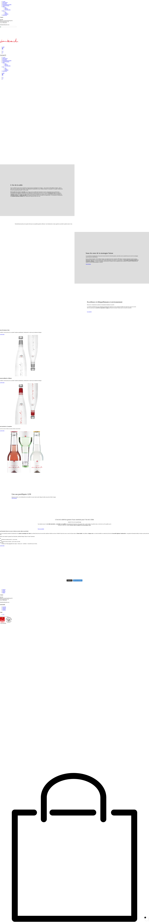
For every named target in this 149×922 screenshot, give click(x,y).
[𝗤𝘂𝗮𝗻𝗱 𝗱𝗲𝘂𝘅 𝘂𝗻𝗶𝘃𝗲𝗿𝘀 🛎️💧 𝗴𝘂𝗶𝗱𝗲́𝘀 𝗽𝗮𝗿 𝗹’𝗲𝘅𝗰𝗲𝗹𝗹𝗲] (65, 552)
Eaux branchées (7, 9)
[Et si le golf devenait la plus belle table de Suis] (121, 563)
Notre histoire (88, 264)
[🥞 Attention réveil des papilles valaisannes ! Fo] (102, 563)
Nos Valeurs (4, 3)
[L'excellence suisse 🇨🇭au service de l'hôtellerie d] (9, 563)
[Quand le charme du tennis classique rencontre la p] (102, 552)
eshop (3, 46)
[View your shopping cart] (74, 921)
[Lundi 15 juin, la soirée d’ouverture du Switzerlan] (28, 563)
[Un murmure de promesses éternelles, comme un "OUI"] (46, 573)
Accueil (3, 1)
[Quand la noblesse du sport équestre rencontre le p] (84, 552)
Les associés (89, 311)
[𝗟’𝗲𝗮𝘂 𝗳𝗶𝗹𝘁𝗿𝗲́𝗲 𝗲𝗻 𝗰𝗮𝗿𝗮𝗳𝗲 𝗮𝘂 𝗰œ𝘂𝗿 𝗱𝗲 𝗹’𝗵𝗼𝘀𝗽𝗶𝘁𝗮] (9, 552)
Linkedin (4, 608)
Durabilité (6, 13)
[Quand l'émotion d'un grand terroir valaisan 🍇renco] (121, 552)
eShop (3, 6)
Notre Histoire (5, 2)
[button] (4, 616)
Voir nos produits (41, 528)
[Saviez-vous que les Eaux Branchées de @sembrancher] (46, 563)
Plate (5, 7)
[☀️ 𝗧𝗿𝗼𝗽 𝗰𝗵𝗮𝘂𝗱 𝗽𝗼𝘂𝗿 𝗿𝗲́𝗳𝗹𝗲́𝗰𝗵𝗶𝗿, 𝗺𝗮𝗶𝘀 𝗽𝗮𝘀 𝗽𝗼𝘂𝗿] (28, 552)
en (2, 77)
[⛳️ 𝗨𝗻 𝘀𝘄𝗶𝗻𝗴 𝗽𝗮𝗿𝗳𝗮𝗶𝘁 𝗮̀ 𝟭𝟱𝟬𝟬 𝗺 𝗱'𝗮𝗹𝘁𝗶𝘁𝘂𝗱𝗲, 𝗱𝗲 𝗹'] (46, 552)
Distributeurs (4, 15)
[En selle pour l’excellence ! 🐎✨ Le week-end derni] (140, 552)
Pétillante (6, 8)
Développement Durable (6, 4)
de (2, 52)
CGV (3, 614)
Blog (3, 10)
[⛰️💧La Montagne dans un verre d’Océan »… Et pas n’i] (84, 563)
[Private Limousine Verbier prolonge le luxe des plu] (65, 573)
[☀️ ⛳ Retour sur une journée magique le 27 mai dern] (65, 563)
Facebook (4, 606)
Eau (5, 11)
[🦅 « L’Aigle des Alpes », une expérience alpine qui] (9, 573)
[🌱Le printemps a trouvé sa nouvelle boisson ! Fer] (140, 563)
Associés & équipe (5, 5)
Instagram (4, 607)
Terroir (6, 12)
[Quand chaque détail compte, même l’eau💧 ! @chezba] (28, 573)
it (2, 53)
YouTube (4, 610)
